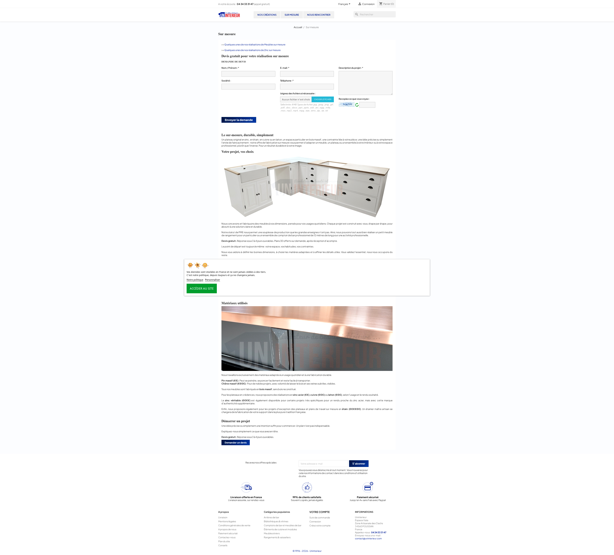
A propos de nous (227, 529)
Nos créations (266, 14)
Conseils (222, 545)
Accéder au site (202, 288)
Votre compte (319, 512)
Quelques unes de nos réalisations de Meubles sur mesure (254, 44)
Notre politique (195, 279)
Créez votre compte (320, 525)
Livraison (222, 517)
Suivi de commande (319, 517)
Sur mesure (292, 14)
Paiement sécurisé (228, 533)
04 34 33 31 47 (245, 3)
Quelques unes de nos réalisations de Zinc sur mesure (252, 50)
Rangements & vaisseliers (277, 537)
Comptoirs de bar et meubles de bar (282, 525)
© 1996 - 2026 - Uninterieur (307, 550)
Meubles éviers (272, 533)
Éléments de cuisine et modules (280, 529)
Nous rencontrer (318, 14)
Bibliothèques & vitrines (276, 521)
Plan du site (224, 541)
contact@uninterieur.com (368, 538)
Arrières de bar (271, 517)
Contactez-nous (227, 537)
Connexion (315, 521)
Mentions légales (227, 521)
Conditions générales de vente (234, 525)
